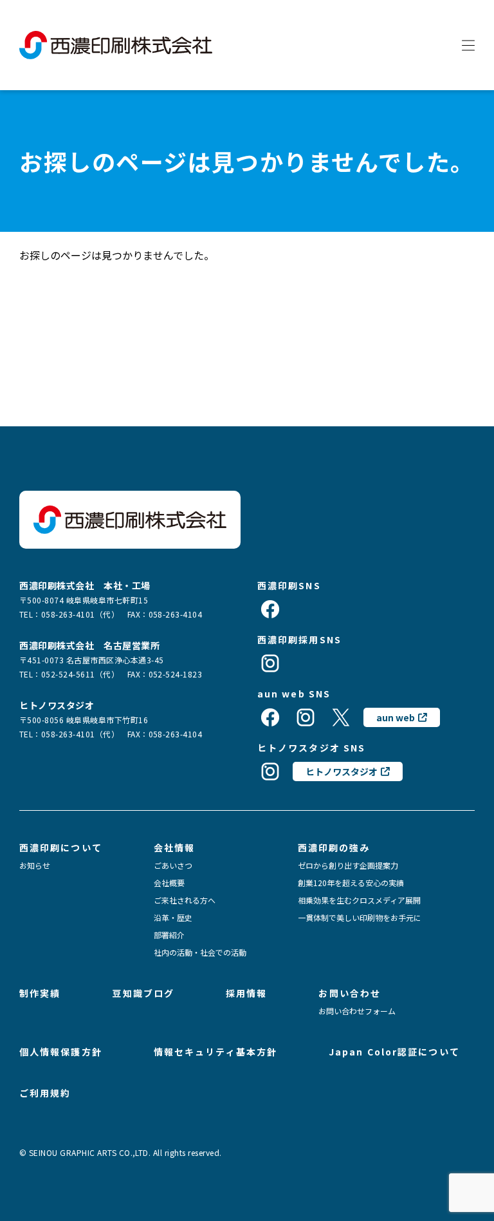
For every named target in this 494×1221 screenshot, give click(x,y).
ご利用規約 (45, 1092)
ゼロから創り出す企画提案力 (348, 865)
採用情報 (246, 993)
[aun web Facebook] (270, 717)
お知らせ (34, 865)
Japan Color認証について (394, 1051)
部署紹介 (169, 935)
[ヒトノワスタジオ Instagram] (270, 771)
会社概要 (169, 883)
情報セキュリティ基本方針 (215, 1051)
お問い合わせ (349, 993)
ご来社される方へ (184, 900)
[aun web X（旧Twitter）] (341, 717)
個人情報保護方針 (60, 1051)
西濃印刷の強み (334, 847)
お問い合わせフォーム (357, 1011)
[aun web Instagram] (305, 717)
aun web (395, 717)
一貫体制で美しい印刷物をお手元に (359, 918)
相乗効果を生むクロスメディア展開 (359, 900)
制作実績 (39, 993)
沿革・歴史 (173, 918)
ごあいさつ (173, 865)
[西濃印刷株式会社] (115, 45)
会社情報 (174, 847)
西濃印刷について (60, 847)
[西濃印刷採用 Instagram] (270, 663)
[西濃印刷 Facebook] (270, 609)
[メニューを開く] (468, 45)
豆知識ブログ (143, 993)
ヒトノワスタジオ (342, 771)
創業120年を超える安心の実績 (351, 883)
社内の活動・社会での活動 (200, 952)
